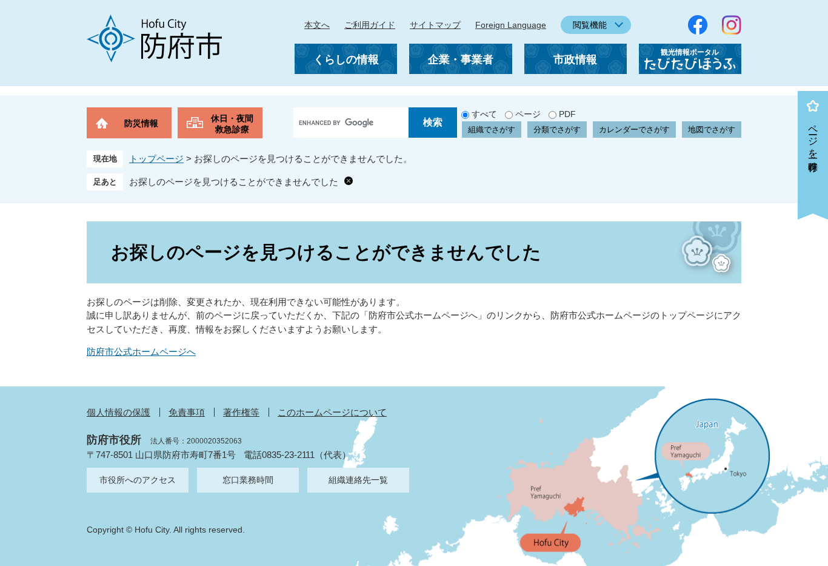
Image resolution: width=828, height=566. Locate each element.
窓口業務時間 (247, 480)
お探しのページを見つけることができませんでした (233, 182)
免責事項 (187, 412)
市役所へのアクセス (137, 480)
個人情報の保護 (118, 412)
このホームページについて (332, 412)
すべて (484, 114)
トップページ (156, 158)
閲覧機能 (590, 25)
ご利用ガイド (369, 25)
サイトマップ (435, 25)
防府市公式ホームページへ (141, 351)
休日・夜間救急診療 (232, 123)
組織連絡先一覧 (358, 480)
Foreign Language (510, 25)
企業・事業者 (460, 59)
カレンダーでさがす (634, 129)
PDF (567, 114)
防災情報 (141, 123)
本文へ (317, 25)
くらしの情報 (346, 59)
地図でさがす (711, 129)
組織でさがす (491, 129)
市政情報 (575, 59)
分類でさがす (557, 129)
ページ (528, 114)
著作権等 (241, 412)
